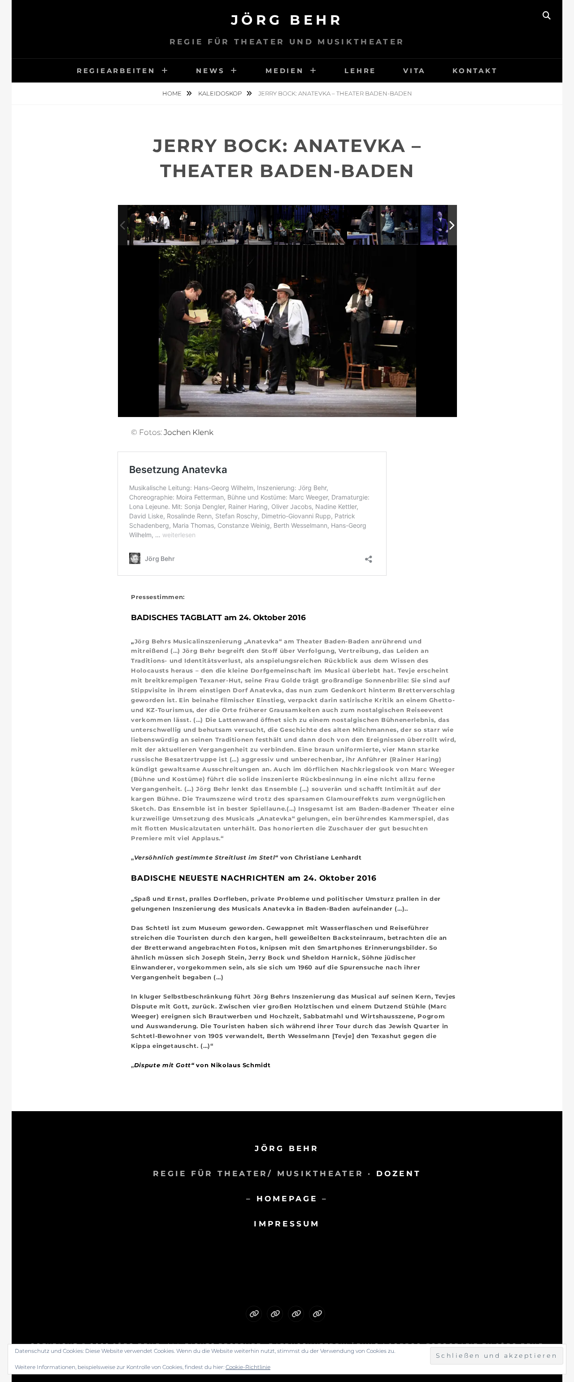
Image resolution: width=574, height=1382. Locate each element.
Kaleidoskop (220, 93)
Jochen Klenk (188, 432)
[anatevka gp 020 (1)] (383, 226)
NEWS (210, 70)
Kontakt (474, 70)
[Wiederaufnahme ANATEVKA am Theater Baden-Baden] (275, 1314)
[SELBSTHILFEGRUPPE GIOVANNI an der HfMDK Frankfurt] (296, 1314)
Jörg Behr (287, 20)
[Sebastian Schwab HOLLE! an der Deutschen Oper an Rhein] (254, 1314)
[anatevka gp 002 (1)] (163, 225)
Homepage (287, 1198)
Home (172, 93)
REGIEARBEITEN (116, 70)
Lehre (360, 70)
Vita (414, 70)
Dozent (399, 1173)
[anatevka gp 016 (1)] (310, 226)
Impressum (287, 1223)
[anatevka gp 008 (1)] (237, 225)
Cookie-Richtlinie (248, 1367)
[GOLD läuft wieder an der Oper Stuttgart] (317, 1314)
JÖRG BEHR (287, 1148)
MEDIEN (284, 70)
